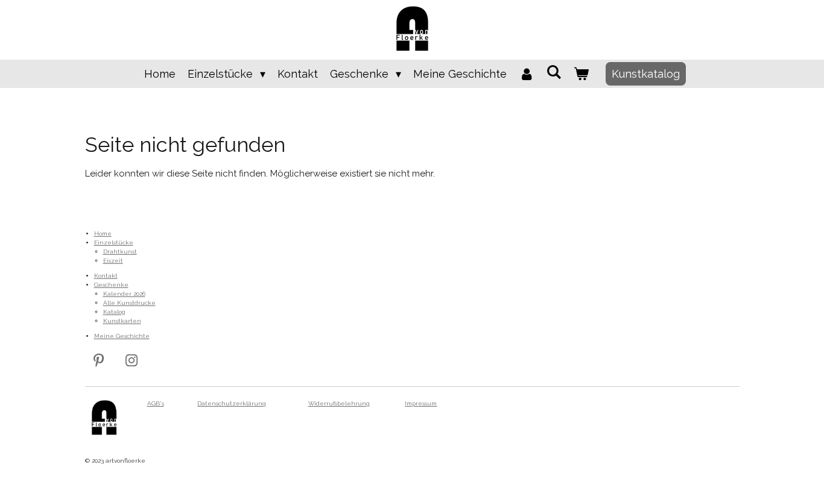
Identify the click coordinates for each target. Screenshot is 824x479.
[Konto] (526, 74)
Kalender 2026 (124, 293)
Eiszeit (113, 260)
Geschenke (111, 284)
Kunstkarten (122, 321)
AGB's (155, 403)
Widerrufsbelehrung (339, 403)
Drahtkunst (120, 251)
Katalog (114, 311)
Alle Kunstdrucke (129, 302)
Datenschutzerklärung (231, 403)
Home (103, 233)
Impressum (421, 403)
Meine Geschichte (122, 336)
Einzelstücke (113, 242)
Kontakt (106, 275)
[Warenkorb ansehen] (581, 74)
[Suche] (554, 72)
